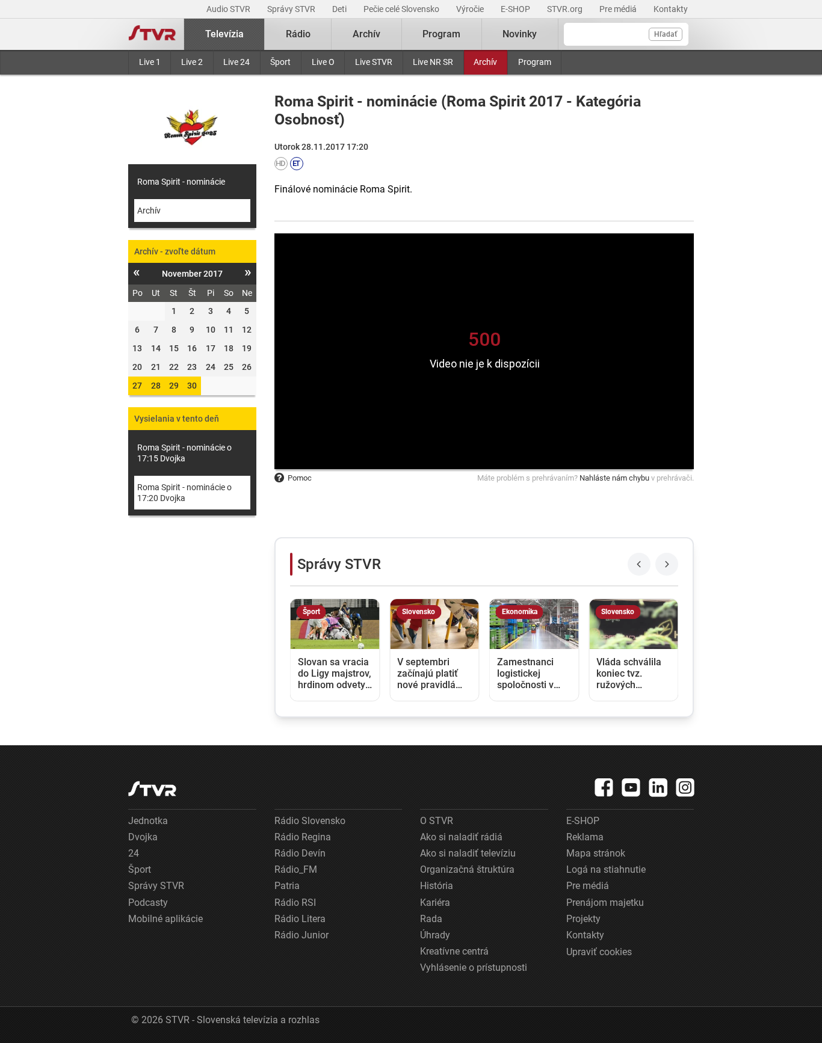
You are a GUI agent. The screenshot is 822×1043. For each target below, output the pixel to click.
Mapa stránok (595, 853)
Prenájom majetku (605, 902)
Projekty (583, 919)
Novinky (519, 34)
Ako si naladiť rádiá (461, 837)
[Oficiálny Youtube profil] (631, 787)
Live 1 (150, 62)
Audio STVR (229, 9)
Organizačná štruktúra (467, 869)
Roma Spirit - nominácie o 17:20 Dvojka (184, 492)
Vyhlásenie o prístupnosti (473, 967)
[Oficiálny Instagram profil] (685, 787)
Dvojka (143, 837)
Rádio (298, 34)
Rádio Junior (301, 935)
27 (137, 385)
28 (156, 385)
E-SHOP (516, 9)
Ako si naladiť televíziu (468, 853)
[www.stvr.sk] (152, 789)
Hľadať (665, 34)
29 (174, 385)
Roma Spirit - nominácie (181, 181)
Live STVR (373, 62)
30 (192, 385)
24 (133, 853)
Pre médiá (618, 9)
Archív (485, 62)
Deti (340, 9)
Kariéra (435, 902)
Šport (280, 62)
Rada (431, 919)
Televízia (224, 34)
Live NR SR (433, 62)
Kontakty (671, 9)
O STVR (436, 820)
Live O (323, 62)
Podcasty (148, 902)
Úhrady (435, 935)
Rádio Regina (302, 837)
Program (534, 62)
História (436, 885)
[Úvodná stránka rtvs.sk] (152, 34)
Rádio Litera (300, 919)
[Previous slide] (639, 564)
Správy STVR (292, 9)
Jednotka (148, 820)
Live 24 (236, 62)
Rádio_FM (295, 869)
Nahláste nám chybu (614, 477)
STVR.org (565, 9)
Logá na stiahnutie (606, 869)
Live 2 (192, 62)
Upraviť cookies (599, 952)
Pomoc (300, 477)
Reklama (585, 837)
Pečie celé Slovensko (402, 9)
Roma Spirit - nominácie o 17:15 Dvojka (184, 453)
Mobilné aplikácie (165, 919)
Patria (287, 885)
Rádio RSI (295, 902)
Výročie (471, 9)
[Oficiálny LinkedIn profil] (658, 787)
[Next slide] (666, 564)
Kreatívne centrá (454, 951)
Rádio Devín (300, 853)
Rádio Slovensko (309, 820)
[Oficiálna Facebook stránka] (604, 787)
